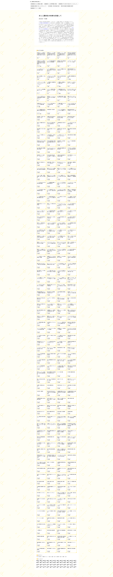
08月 (65, 560)
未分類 (46, 18)
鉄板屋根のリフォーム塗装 (36, 8)
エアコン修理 (39, 556)
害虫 (52, 556)
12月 (52, 560)
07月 (38, 560)
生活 (60, 556)
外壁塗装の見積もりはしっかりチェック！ (39, 6)
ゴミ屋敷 (43, 556)
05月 (75, 560)
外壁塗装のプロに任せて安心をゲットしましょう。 (68, 3)
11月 (55, 560)
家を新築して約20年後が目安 (53, 6)
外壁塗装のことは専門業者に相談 (50, 3)
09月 (62, 560)
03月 (75, 562)
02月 (45, 560)
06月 (42, 560)
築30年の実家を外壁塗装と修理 (67, 6)
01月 (48, 560)
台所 (49, 556)
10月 (58, 560)
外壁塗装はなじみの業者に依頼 (36, 3)
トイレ (47, 556)
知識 (63, 556)
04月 (72, 562)
